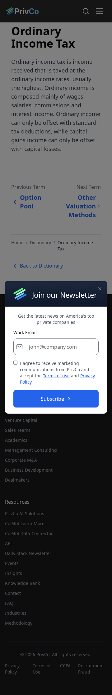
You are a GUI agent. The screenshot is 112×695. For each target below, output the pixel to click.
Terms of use (56, 376)
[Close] (99, 288)
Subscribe (52, 398)
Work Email (25, 332)
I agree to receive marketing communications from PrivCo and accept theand (57, 372)
